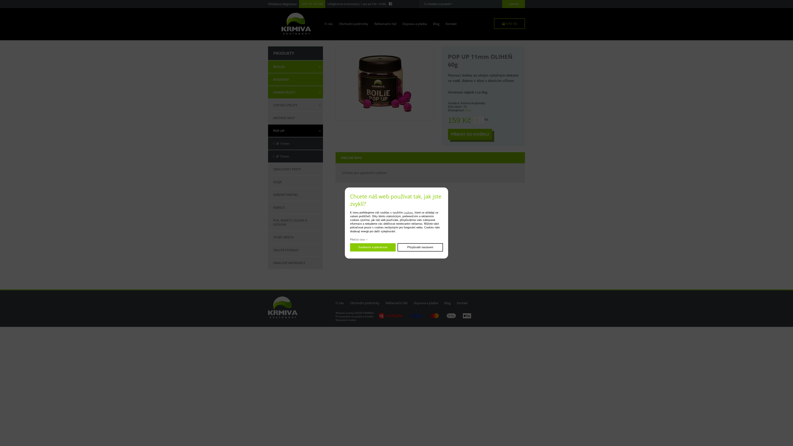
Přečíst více (357, 239)
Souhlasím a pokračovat (372, 247)
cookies (408, 212)
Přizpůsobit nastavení (420, 247)
